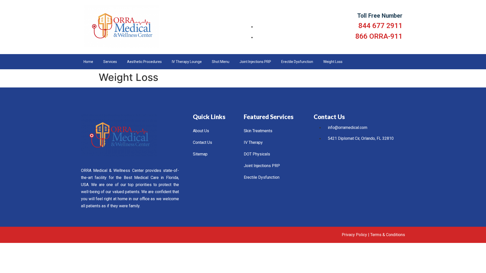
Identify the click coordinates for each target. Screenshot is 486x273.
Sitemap (200, 154)
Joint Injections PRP (255, 62)
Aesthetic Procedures (144, 62)
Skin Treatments (258, 130)
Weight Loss (332, 62)
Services (110, 62)
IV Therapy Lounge (187, 62)
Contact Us (202, 142)
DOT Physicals (257, 154)
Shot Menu (220, 62)
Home (88, 62)
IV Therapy (253, 142)
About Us (201, 130)
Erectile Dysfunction (297, 62)
